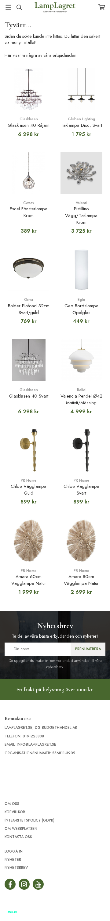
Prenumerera (88, 649)
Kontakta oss (18, 837)
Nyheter (13, 859)
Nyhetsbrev (16, 867)
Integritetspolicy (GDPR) (29, 820)
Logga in (14, 851)
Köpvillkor (15, 812)
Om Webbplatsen (21, 828)
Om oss (12, 803)
